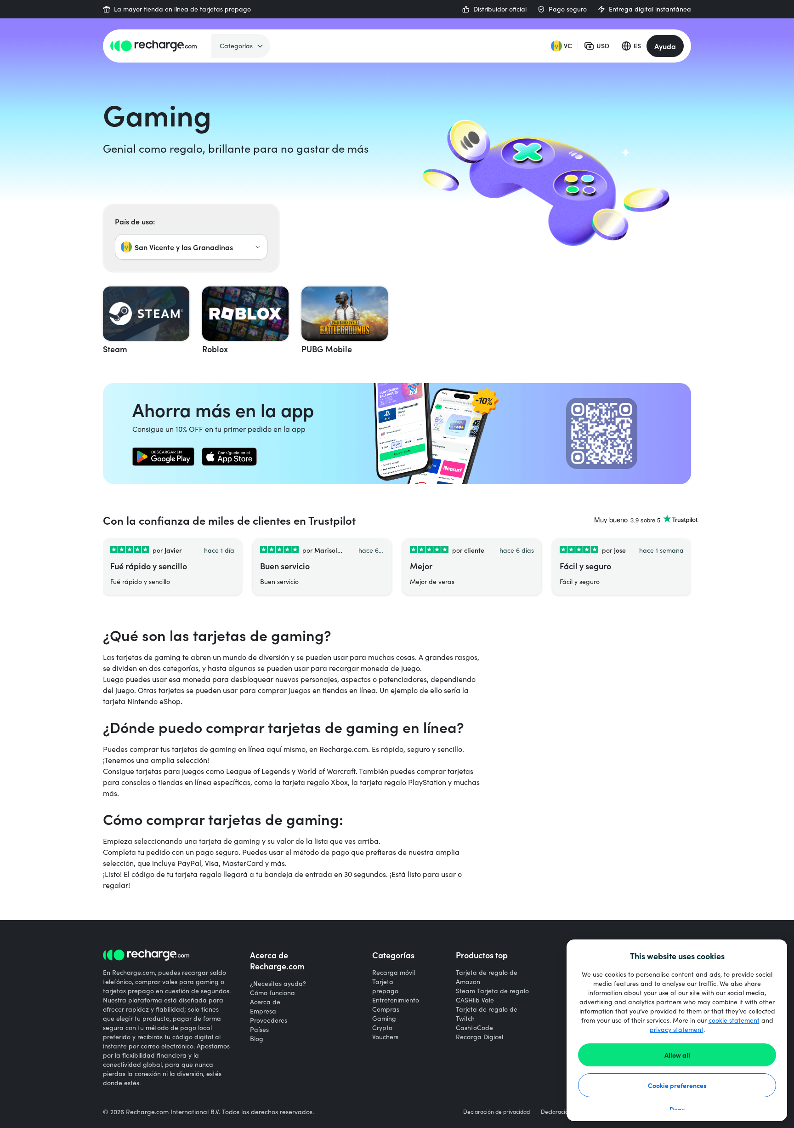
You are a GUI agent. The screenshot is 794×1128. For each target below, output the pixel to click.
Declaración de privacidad (496, 1111)
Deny (677, 1109)
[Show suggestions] (257, 247)
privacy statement (676, 1029)
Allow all (677, 1054)
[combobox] (191, 246)
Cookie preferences (677, 1085)
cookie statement (734, 1020)
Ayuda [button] (665, 46)
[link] (163, 456)
